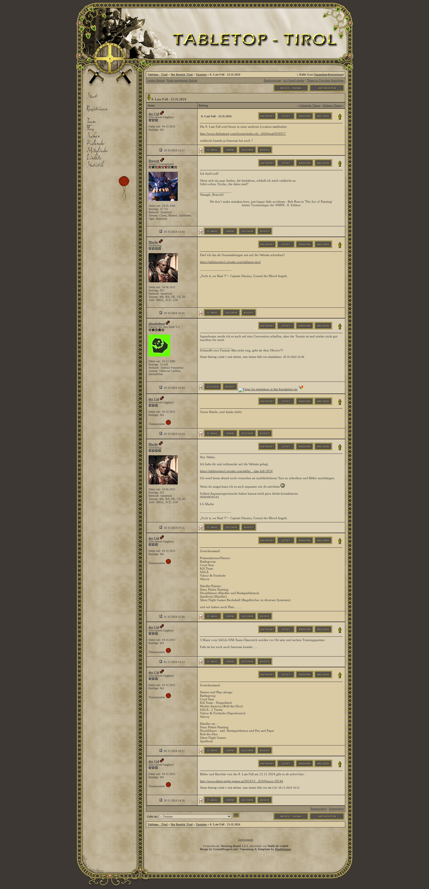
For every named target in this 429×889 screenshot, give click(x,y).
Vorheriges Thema (309, 105)
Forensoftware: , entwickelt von (245, 846)
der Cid (154, 114)
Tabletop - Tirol (157, 74)
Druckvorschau (272, 80)
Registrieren (335, 74)
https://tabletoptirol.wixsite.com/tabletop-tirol (230, 262)
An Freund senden (293, 80)
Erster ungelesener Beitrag (182, 80)
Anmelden (321, 74)
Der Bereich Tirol (182, 74)
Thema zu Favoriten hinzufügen (325, 80)
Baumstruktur (319, 808)
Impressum (245, 839)
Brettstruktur (336, 808)
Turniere (201, 74)
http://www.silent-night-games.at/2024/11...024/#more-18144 (241, 781)
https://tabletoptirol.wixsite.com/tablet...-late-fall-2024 (236, 471)
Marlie (153, 242)
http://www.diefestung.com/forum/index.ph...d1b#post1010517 (243, 133)
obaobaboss (157, 323)
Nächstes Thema (331, 105)
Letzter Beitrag (156, 80)
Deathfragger (283, 849)
